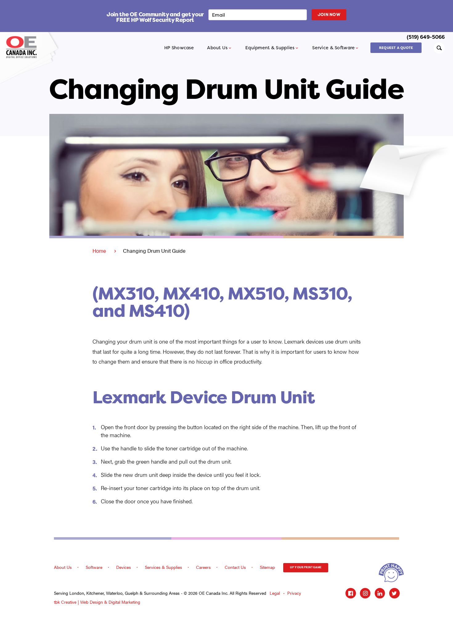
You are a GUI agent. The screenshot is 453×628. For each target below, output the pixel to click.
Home (99, 250)
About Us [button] (217, 48)
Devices (123, 567)
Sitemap (267, 567)
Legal (275, 593)
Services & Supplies (163, 567)
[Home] (23, 47)
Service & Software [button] (333, 48)
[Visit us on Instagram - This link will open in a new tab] (365, 593)
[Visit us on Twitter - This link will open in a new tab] (394, 593)
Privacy (294, 593)
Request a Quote (396, 47)
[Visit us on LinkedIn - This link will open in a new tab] (380, 593)
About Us (63, 567)
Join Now (329, 14)
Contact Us (235, 567)
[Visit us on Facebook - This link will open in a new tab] (350, 593)
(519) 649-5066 (426, 37)
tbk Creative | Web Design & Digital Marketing (97, 602)
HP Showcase (179, 48)
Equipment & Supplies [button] (270, 48)
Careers (203, 567)
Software (94, 567)
